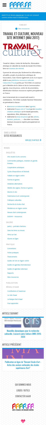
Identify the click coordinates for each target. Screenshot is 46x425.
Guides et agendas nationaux (17, 269)
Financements (12, 257)
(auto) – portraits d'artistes (16, 226)
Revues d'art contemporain (16, 212)
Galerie (9, 222)
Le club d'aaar (12, 295)
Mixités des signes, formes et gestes (20, 188)
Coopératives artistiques (15, 167)
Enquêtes (10, 152)
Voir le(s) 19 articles (32, 140)
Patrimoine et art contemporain (18, 196)
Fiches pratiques (13, 253)
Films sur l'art (12, 234)
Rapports (10, 273)
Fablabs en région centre (15, 176)
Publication (12, 283)
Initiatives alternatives (14, 184)
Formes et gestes (13, 180)
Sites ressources (24, 29)
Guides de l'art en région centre (18, 261)
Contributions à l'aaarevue (16, 291)
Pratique (10, 244)
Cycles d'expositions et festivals (18, 171)
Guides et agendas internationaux (19, 265)
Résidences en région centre (17, 208)
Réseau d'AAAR (12, 287)
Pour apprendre (12, 303)
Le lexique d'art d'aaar (15, 299)
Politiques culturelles (14, 200)
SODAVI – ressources (14, 216)
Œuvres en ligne (12, 239)
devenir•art (20, 15)
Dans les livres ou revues (16, 230)
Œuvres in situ (12, 192)
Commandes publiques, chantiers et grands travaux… (22, 162)
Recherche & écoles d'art (16, 204)
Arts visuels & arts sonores (16, 157)
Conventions (11, 248)
